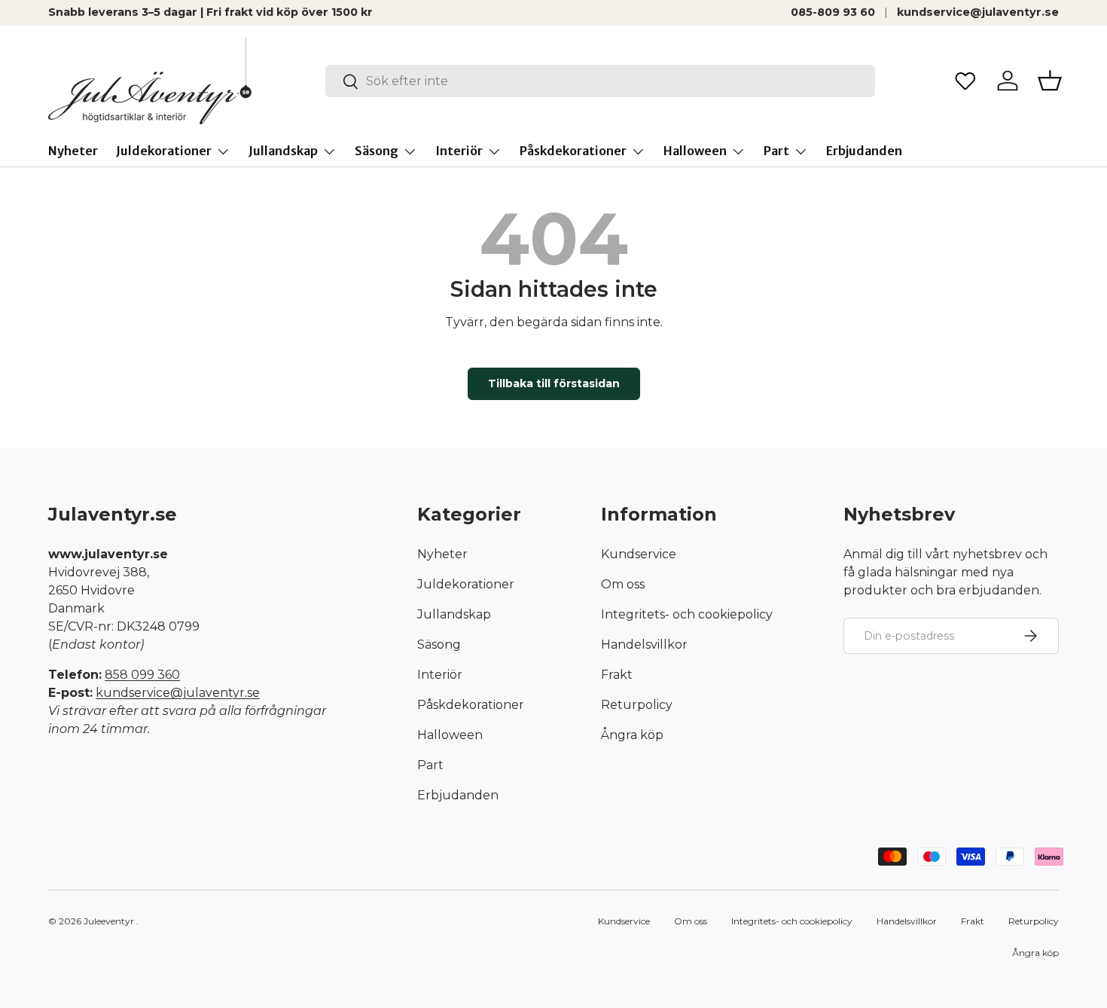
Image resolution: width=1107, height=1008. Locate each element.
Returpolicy (636, 705)
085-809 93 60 (833, 12)
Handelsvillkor (644, 644)
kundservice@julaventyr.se (978, 12)
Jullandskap (283, 150)
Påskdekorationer (573, 150)
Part (776, 150)
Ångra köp (632, 735)
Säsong (376, 150)
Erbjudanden (864, 150)
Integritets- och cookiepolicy (687, 614)
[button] (1049, 80)
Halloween (695, 150)
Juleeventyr (109, 921)
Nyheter (73, 150)
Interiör (459, 150)
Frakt (617, 674)
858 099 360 (142, 674)
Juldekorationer (164, 150)
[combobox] (600, 81)
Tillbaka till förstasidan (554, 383)
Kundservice (638, 554)
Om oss (623, 584)
